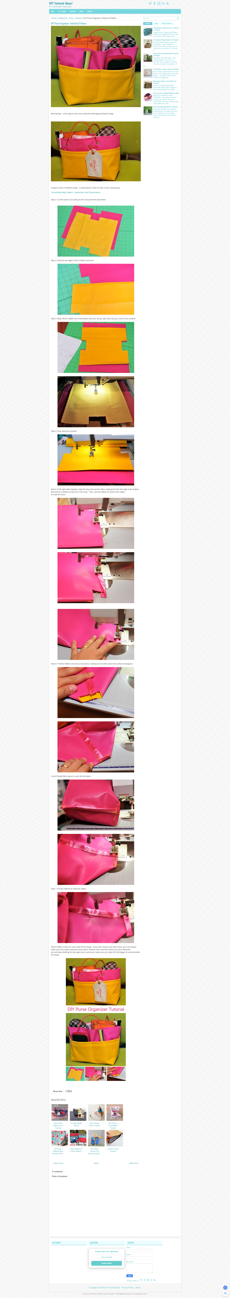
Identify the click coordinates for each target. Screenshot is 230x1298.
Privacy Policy (128, 1288)
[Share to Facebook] (68, 1091)
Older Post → (134, 1163)
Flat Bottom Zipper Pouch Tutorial (166, 69)
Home (54, 18)
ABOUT (81, 11)
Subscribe (106, 1263)
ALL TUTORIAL (62, 11)
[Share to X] (66, 1091)
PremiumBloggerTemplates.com (124, 1294)
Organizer (63, 18)
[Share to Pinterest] (71, 1091)
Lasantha (111, 1294)
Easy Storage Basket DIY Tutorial (165, 107)
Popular (147, 23)
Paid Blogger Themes (141, 1294)
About (138, 1288)
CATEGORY (73, 11)
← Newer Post (57, 1163)
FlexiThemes (93, 1294)
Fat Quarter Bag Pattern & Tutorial (165, 40)
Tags (156, 23)
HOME (52, 11)
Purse (71, 18)
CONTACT (90, 11)
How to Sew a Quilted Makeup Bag (166, 93)
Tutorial (78, 18)
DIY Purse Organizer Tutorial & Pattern (68, 23)
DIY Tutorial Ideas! (61, 3)
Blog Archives (167, 23)
